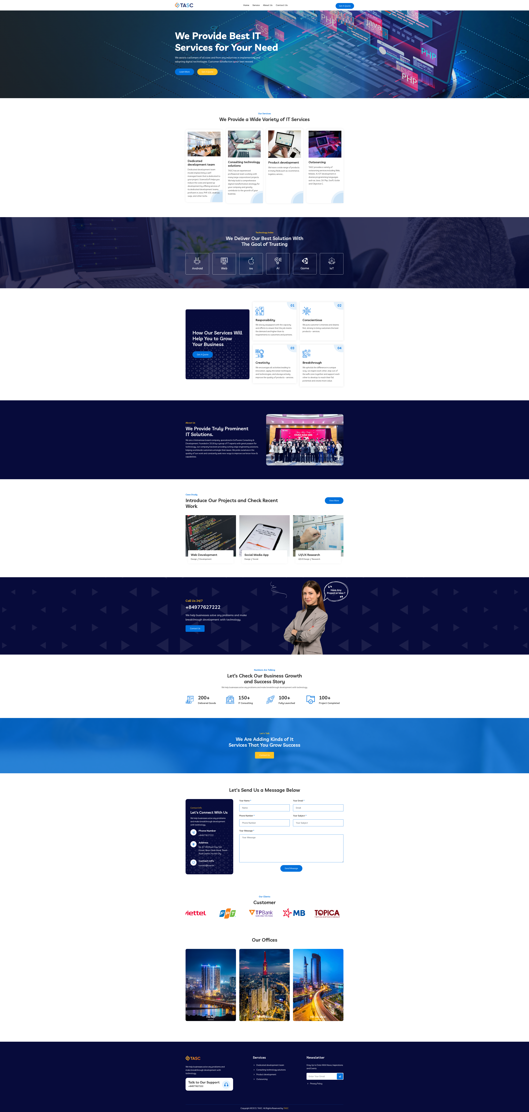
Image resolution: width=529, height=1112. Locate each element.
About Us (267, 5)
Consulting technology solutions (271, 1069)
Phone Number (247, 815)
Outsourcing (262, 1079)
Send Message (291, 868)
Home (246, 5)
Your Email (298, 800)
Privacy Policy (316, 1083)
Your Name (245, 800)
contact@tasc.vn (206, 865)
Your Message (246, 830)
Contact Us (282, 5)
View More (334, 500)
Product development (266, 1074)
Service (256, 5)
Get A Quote (345, 6)
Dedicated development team (270, 1065)
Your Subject (300, 815)
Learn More (184, 71)
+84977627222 (203, 607)
